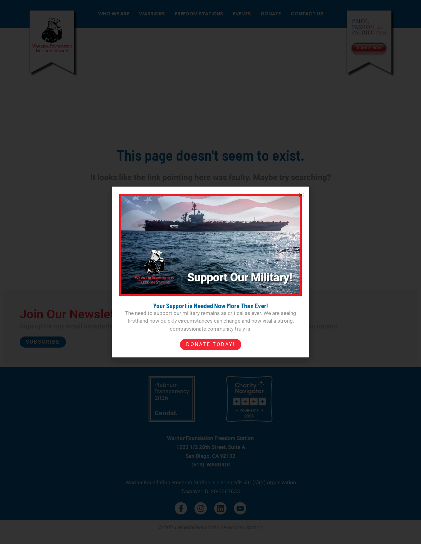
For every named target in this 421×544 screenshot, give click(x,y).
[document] (210, 272)
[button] (300, 195)
